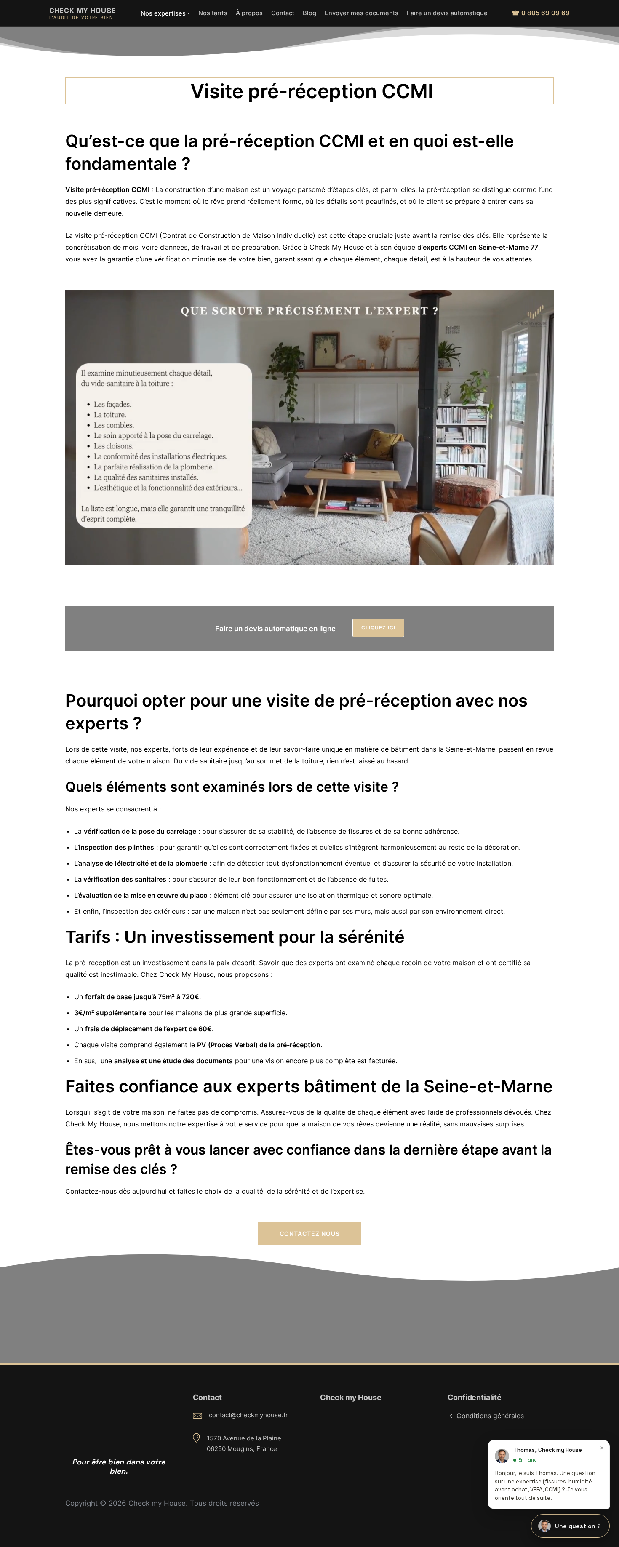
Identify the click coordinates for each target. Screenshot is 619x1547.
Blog (309, 12)
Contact (282, 12)
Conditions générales (490, 1415)
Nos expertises (165, 13)
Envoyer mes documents (361, 12)
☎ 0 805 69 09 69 (541, 13)
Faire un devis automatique (447, 12)
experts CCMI (445, 247)
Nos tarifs (212, 12)
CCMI (407, 91)
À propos (249, 12)
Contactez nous (310, 1233)
